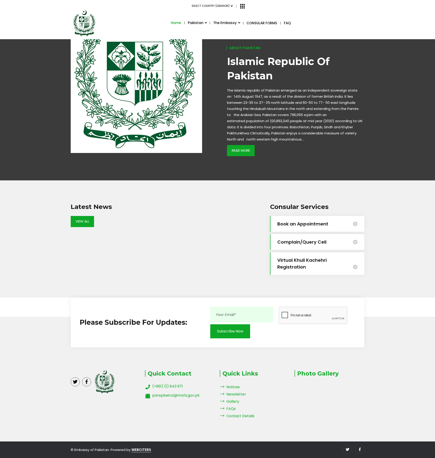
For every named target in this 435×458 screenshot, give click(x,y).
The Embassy (225, 22)
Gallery (232, 401)
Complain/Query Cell (301, 242)
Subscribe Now (230, 331)
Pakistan (196, 22)
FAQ (287, 23)
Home (176, 22)
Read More (241, 150)
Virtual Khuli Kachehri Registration (302, 263)
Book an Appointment (302, 224)
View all (82, 221)
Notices (233, 387)
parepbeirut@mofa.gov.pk (176, 395)
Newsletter (236, 394)
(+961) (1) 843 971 (167, 386)
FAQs (231, 408)
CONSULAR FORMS (261, 23)
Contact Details (240, 416)
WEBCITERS (141, 449)
